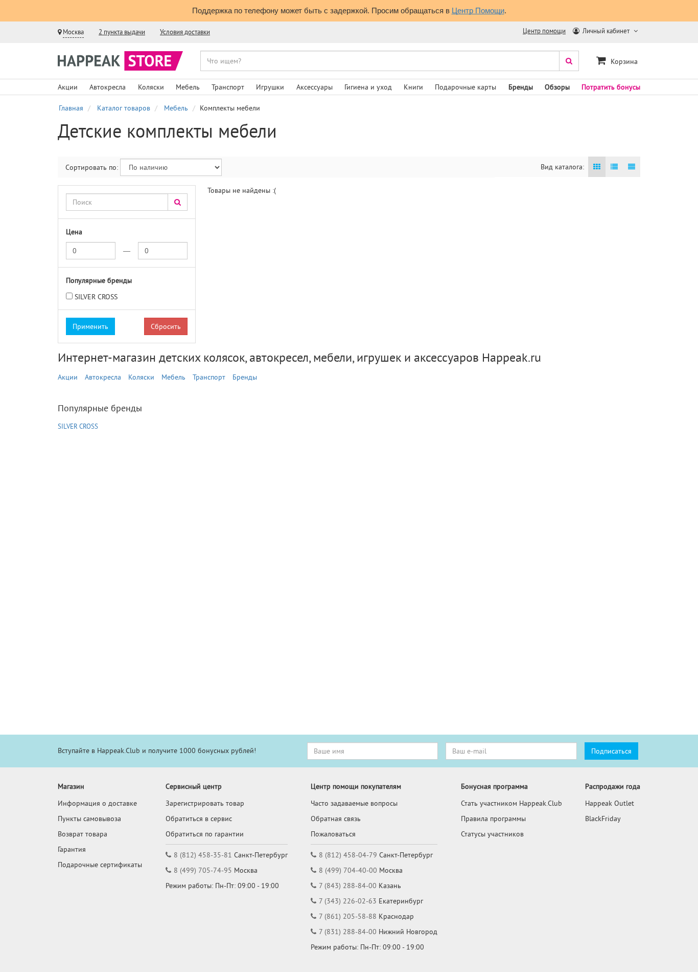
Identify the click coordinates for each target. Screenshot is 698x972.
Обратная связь (336, 818)
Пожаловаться (333, 833)
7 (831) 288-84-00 (348, 931)
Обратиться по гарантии (205, 833)
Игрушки (270, 87)
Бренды (520, 87)
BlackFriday (603, 818)
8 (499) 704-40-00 (348, 870)
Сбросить (166, 326)
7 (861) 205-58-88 (348, 916)
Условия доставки (185, 32)
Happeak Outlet (609, 803)
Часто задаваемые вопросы (354, 803)
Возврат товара (82, 833)
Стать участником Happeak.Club (511, 803)
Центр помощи (544, 31)
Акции (68, 87)
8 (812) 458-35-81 (203, 854)
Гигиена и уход (368, 87)
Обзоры (557, 87)
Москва (73, 32)
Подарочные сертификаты (100, 864)
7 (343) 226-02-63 (348, 900)
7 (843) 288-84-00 (348, 885)
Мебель (188, 87)
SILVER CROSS (96, 296)
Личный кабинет (606, 31)
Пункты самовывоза (89, 818)
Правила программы (493, 818)
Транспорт (228, 87)
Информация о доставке (97, 803)
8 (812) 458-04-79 (348, 854)
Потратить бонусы (610, 87)
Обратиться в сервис (199, 818)
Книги (413, 87)
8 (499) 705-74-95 (203, 870)
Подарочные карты (465, 87)
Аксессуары (314, 87)
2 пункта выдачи (122, 32)
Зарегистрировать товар (205, 803)
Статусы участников (492, 833)
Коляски (151, 87)
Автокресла (107, 87)
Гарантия (72, 849)
